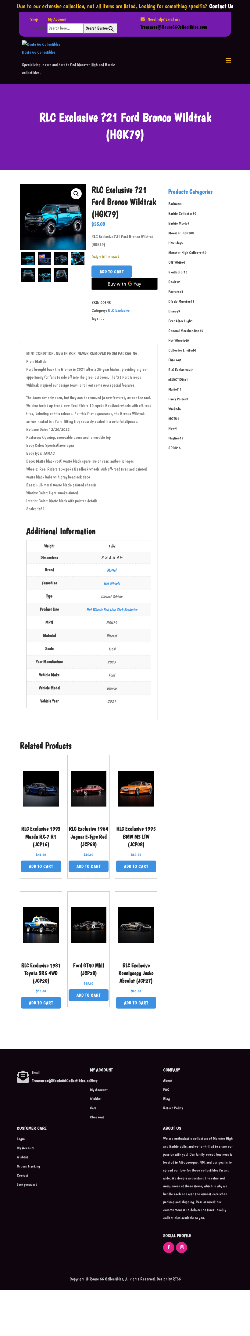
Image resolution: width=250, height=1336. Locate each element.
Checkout (97, 1117)
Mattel (111, 570)
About (167, 1080)
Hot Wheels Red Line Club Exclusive (111, 609)
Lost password (27, 1184)
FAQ (166, 1089)
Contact (22, 1175)
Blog (166, 1098)
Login (21, 1138)
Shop (34, 19)
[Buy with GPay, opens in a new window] (124, 284)
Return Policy (173, 1108)
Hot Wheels (112, 583)
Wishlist (96, 1098)
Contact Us (221, 6)
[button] (228, 60)
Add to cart (112, 271)
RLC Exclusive (119, 310)
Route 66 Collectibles (38, 52)
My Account (57, 19)
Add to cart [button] (41, 866)
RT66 (176, 1278)
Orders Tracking (28, 1166)
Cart (93, 1108)
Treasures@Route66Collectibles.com (174, 27)
